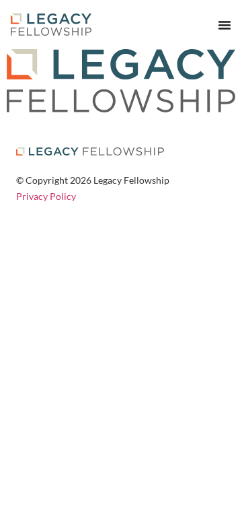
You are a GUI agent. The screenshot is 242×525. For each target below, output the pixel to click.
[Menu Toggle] (224, 25)
